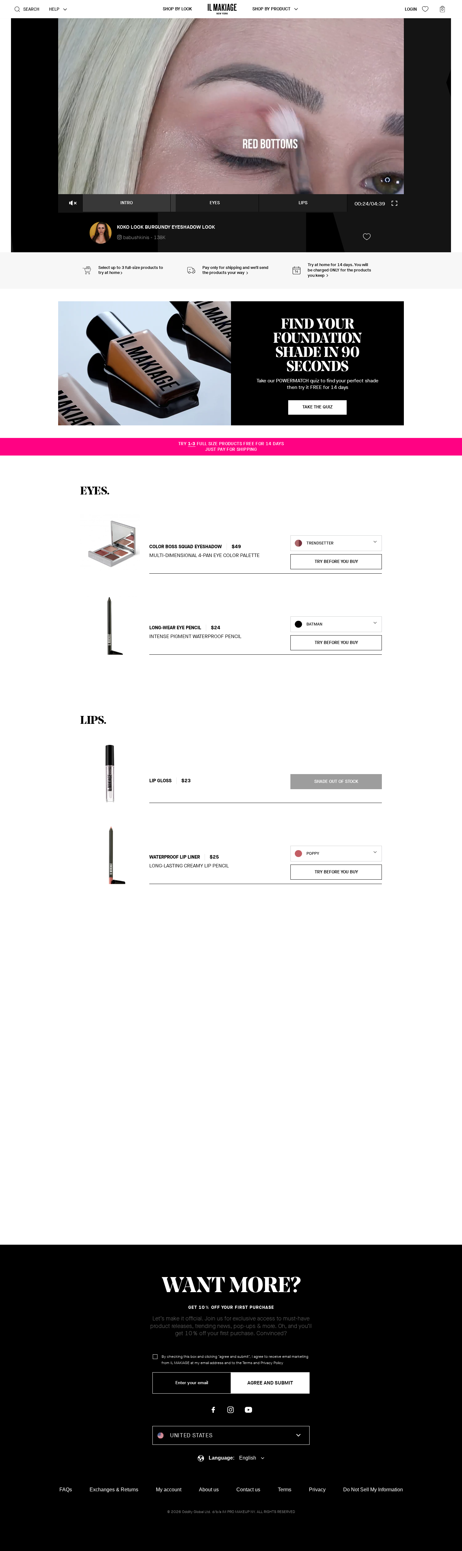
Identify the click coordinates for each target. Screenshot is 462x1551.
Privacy (317, 1489)
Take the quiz (317, 407)
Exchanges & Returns (114, 1489)
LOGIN (411, 9)
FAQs (65, 1489)
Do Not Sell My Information (373, 1489)
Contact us (248, 1489)
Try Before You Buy (336, 562)
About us (209, 1489)
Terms (247, 1362)
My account (168, 1489)
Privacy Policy (272, 1362)
